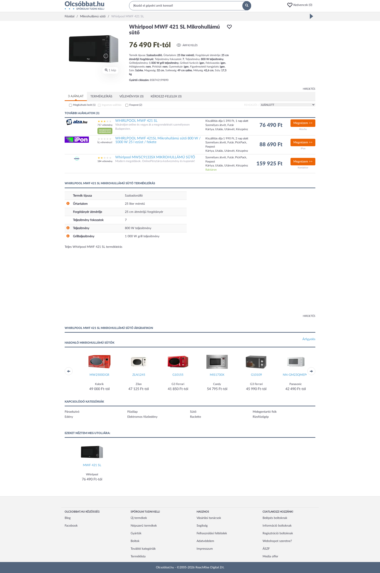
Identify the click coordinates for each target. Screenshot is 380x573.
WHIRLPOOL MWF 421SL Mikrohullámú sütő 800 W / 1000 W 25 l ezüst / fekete (158, 140)
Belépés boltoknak (275, 518)
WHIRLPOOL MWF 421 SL (136, 120)
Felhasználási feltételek (212, 533)
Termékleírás (101, 96)
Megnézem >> (302, 123)
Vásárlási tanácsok (209, 518)
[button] (301, 5)
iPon (303, 148)
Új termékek (139, 518)
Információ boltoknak (277, 525)
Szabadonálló (134, 195)
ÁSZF (266, 548)
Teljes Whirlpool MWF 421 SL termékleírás (93, 246)
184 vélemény (105, 161)
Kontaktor (303, 167)
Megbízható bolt (84, 105)
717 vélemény (105, 125)
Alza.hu (303, 129)
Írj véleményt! (104, 142)
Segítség (202, 525)
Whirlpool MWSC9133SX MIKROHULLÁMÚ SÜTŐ (155, 157)
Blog (68, 518)
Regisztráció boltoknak (278, 533)
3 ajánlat (76, 96)
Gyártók (136, 533)
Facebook (71, 525)
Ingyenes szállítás (111, 105)
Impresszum (205, 548)
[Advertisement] (275, 55)
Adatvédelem (205, 541)
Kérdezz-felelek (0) (166, 96)
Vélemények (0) (131, 96)
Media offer (270, 556)
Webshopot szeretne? (277, 541)
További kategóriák (143, 548)
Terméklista (138, 556)
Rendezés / (251, 105)
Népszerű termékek (144, 525)
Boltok (135, 541)
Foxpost (135, 105)
